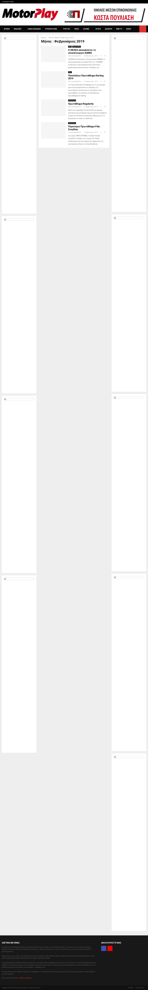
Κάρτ (70, 72)
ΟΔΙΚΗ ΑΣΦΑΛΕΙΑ (34, 29)
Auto (70, 46)
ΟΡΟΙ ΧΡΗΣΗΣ (139, 988)
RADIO (128, 29)
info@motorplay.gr (25, 978)
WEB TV (119, 29)
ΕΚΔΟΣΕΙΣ (17, 29)
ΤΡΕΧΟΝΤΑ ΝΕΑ (51, 29)
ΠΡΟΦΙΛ (130, 988)
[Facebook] (103, 948)
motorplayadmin (76, 56)
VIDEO (76, 29)
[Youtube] (110, 948)
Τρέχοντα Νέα (76, 46)
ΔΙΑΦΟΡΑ (108, 29)
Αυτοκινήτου (72, 100)
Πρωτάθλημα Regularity (81, 103)
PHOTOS (66, 29)
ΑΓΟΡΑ (98, 29)
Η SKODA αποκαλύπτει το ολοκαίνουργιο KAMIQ (82, 51)
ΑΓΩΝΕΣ (86, 29)
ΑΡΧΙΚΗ (7, 29)
